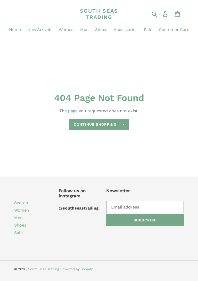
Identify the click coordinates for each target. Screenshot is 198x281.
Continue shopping (95, 124)
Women (21, 210)
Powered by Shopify (76, 269)
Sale (18, 232)
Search (21, 202)
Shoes (20, 225)
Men (18, 217)
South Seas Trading (99, 14)
